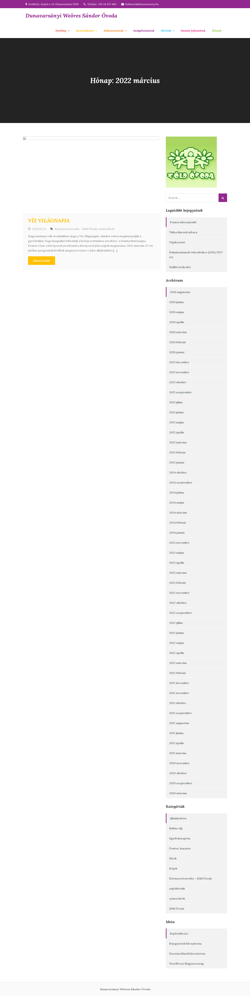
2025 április (176, 432)
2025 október (177, 382)
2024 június (176, 492)
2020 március (178, 793)
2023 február (177, 582)
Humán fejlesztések (193, 30)
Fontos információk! (183, 222)
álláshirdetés (178, 818)
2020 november (179, 763)
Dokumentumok (113, 30)
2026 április (176, 322)
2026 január (177, 352)
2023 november (179, 542)
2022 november (179, 592)
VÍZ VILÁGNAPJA (49, 220)
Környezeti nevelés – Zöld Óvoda (190, 878)
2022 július (176, 622)
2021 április (176, 743)
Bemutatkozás (85, 30)
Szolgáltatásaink (143, 30)
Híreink (166, 30)
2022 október (178, 602)
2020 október (178, 773)
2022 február (177, 673)
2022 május (176, 643)
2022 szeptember (180, 612)
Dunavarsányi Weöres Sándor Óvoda (71, 15)
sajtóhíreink (177, 888)
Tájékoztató (177, 242)
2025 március (178, 442)
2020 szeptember (180, 783)
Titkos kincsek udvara (183, 232)
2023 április (176, 562)
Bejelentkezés (179, 933)
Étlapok (216, 30)
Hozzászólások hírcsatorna (187, 953)
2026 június (176, 302)
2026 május (176, 312)
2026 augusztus (180, 292)
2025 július (176, 402)
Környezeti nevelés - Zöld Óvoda (76, 229)
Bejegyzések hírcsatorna (185, 943)
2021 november (179, 693)
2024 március (178, 512)
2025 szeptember (180, 392)
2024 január (177, 532)
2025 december (179, 362)
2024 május (176, 502)
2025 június (176, 412)
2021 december (179, 683)
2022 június (176, 632)
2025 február (177, 452)
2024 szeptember (180, 482)
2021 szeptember (180, 713)
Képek (173, 868)
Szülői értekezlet (180, 267)
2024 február (177, 522)
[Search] (223, 197)
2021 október (177, 703)
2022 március (178, 663)
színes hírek (106, 229)
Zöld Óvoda (176, 908)
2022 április (176, 653)
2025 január (177, 462)
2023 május (176, 552)
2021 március (177, 753)
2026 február (177, 342)
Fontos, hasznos (180, 848)
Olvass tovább (41, 260)
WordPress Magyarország (186, 963)
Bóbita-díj (175, 828)
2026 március (178, 332)
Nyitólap (60, 30)
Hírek (173, 858)
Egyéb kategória (179, 838)
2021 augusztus (179, 723)
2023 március (178, 572)
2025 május (176, 422)
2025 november (179, 372)
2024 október (178, 472)
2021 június (176, 733)
